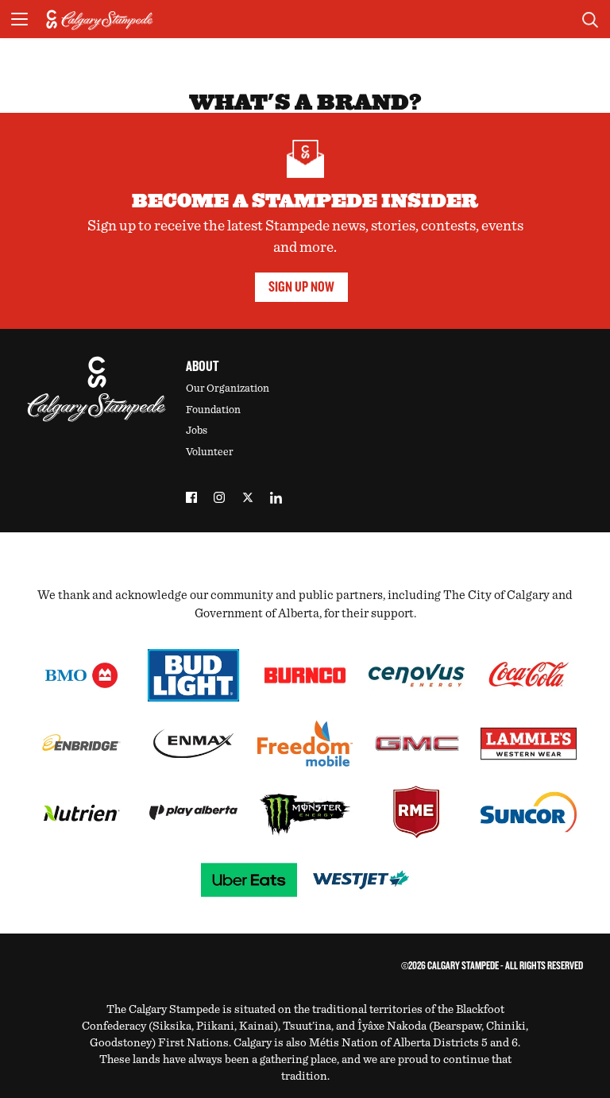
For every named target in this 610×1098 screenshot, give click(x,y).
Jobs (196, 430)
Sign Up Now (301, 287)
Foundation (213, 410)
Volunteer (210, 452)
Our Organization (227, 388)
